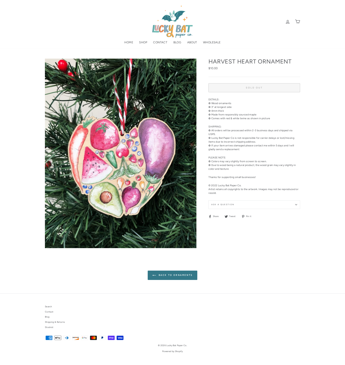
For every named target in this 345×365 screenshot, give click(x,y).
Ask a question (222, 204)
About (192, 42)
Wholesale (212, 42)
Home (128, 42)
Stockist (49, 327)
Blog (177, 42)
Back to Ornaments (175, 275)
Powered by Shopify (172, 351)
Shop (143, 42)
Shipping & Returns (55, 322)
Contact (160, 42)
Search (48, 306)
